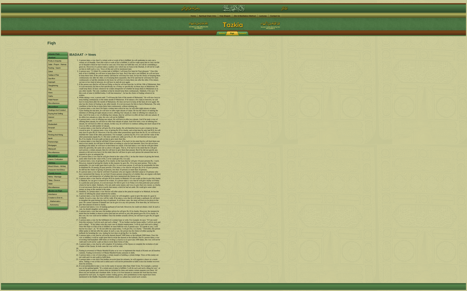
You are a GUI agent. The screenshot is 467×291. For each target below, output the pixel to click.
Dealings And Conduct (57, 110)
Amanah (51, 128)
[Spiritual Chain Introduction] (208, 16)
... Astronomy (53, 205)
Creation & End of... (56, 198)
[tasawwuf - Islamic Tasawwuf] (242, 33)
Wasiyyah (52, 149)
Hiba (50, 131)
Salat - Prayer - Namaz (57, 64)
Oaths (50, 96)
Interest (51, 117)
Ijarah (50, 138)
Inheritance (52, 194)
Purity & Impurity (54, 61)
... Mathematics (54, 201)
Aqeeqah (51, 82)
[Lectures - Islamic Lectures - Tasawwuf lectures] (263, 16)
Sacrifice (51, 78)
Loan (50, 121)
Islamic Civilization (55, 159)
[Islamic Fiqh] (232, 33)
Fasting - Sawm (54, 68)
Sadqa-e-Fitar (53, 75)
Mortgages (52, 145)
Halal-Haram (53, 100)
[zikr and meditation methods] (245, 16)
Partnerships (53, 142)
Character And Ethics (56, 170)
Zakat (50, 71)
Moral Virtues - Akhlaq (57, 166)
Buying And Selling (55, 114)
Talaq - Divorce (54, 180)
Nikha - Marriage (54, 177)
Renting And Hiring (55, 135)
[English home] (193, 16)
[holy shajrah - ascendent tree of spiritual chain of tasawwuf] (225, 16)
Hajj (49, 89)
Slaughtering (53, 85)
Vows (50, 93)
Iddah (50, 184)
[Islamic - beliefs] (222, 33)
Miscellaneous (54, 103)
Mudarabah (52, 124)
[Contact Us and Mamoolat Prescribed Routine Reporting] (275, 16)
